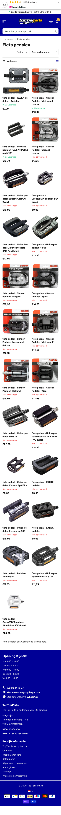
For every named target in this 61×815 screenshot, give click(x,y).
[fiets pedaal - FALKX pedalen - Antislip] (16, 80)
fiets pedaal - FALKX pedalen (43, 484)
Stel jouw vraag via (22, 696)
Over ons (7, 750)
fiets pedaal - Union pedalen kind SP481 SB (44, 575)
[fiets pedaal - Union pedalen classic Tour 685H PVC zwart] (45, 416)
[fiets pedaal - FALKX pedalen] (45, 464)
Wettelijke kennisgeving (15, 775)
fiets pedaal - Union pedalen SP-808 (44, 246)
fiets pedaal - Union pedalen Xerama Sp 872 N (15, 484)
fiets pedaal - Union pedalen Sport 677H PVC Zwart (15, 198)
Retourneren (9, 759)
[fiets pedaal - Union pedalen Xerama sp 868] (16, 510)
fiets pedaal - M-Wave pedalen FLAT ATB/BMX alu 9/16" (15, 149)
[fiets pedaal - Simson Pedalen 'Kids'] (45, 370)
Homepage (8, 39)
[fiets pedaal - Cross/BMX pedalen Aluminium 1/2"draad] (16, 601)
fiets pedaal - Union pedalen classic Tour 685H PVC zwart (44, 436)
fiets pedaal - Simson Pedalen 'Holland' (14, 389)
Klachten (7, 771)
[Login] (51, 21)
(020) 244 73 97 (15, 687)
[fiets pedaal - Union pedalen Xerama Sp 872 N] (16, 464)
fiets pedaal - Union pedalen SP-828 (15, 435)
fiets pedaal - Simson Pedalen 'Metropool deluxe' (14, 342)
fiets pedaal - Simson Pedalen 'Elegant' (14, 295)
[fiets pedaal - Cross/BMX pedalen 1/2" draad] (45, 178)
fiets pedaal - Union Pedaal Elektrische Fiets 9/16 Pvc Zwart (15, 247)
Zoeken (55, 31)
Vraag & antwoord (12, 754)
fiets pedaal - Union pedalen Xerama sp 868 (15, 529)
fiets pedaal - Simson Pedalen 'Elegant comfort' (43, 149)
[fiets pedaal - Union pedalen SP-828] (16, 416)
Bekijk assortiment (4, 21)
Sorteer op (22, 52)
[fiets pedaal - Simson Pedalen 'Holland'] (16, 370)
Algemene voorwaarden (15, 763)
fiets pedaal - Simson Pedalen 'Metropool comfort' (43, 101)
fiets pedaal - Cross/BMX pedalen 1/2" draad (45, 198)
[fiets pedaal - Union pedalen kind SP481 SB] (45, 556)
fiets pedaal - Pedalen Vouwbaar (14, 575)
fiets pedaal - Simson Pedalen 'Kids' (43, 389)
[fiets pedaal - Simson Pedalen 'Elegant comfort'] (45, 129)
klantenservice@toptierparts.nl (24, 692)
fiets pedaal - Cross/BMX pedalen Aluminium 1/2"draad (14, 622)
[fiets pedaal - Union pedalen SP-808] (45, 227)
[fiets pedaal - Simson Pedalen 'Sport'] (45, 276)
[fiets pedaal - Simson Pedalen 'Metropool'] (45, 321)
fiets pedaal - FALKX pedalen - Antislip (16, 99)
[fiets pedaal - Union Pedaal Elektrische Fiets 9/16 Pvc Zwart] (16, 227)
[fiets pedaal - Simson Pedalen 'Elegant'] (16, 276)
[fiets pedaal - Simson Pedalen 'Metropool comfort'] (45, 80)
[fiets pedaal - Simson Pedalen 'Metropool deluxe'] (16, 321)
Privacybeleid (9, 767)
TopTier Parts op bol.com (15, 746)
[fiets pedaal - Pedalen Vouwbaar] (16, 556)
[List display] (57, 61)
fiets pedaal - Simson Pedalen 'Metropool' (43, 340)
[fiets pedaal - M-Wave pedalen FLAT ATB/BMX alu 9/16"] (16, 129)
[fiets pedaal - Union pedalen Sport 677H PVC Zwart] (16, 178)
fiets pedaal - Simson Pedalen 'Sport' (43, 295)
